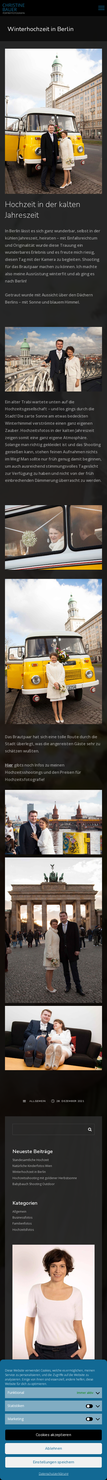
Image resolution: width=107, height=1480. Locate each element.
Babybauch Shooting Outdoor (33, 1184)
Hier (9, 765)
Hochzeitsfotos (23, 1230)
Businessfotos (22, 1217)
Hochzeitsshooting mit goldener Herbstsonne (44, 1178)
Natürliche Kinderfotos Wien (32, 1166)
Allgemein (37, 1101)
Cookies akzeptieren (53, 1434)
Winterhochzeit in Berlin (29, 1172)
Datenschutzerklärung (53, 1474)
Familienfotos (22, 1223)
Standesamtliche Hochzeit (30, 1160)
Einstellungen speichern (53, 1462)
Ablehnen (53, 1448)
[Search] (88, 1128)
